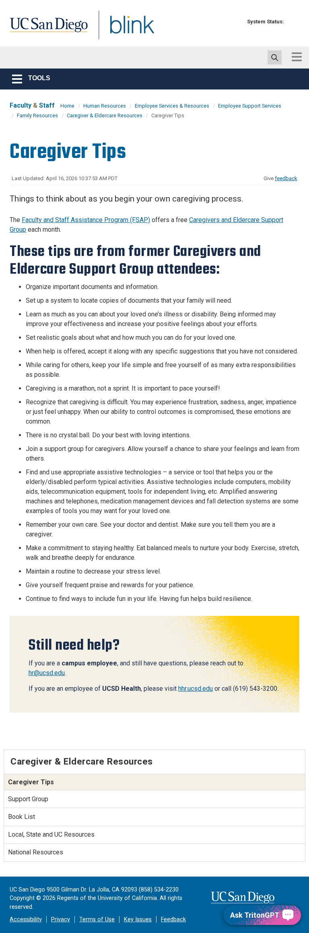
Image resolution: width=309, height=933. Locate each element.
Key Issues (138, 919)
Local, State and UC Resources (51, 834)
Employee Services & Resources (172, 106)
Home (67, 106)
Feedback (173, 919)
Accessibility (26, 919)
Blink (124, 30)
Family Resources (37, 115)
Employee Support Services (249, 106)
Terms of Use (97, 919)
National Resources (35, 852)
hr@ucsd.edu (47, 673)
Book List (21, 817)
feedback (286, 178)
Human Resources (104, 106)
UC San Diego (46, 30)
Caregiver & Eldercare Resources (104, 115)
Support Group (28, 799)
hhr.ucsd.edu (195, 688)
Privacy (60, 919)
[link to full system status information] (292, 22)
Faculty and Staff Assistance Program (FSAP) (86, 220)
